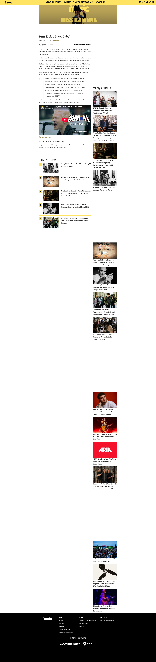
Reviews (85, 2)
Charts (76, 2)
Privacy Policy (62, 623)
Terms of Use (62, 626)
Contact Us (81, 626)
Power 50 (100, 2)
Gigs (92, 2)
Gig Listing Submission (84, 623)
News (48, 2)
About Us (61, 620)
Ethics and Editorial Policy (64, 629)
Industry (66, 2)
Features (56, 2)
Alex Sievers (56, 41)
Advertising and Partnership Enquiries (87, 620)
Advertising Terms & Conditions (66, 632)
